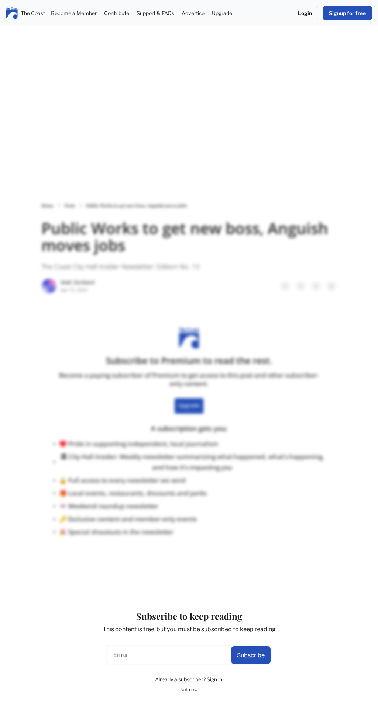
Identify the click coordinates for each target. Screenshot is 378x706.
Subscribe (251, 655)
